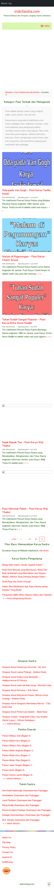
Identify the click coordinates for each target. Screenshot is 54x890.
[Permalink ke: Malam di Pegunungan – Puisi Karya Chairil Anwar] (27, 236)
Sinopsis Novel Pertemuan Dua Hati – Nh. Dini (24, 667)
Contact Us (7, 852)
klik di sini (44, 550)
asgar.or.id (7, 856)
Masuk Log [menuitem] (6, 3)
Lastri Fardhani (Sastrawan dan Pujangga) (21, 800)
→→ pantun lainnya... (12, 778)
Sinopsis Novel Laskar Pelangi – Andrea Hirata (24, 671)
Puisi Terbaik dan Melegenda (26, 92)
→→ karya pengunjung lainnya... (17, 598)
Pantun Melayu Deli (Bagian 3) (16, 735)
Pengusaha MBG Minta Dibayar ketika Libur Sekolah (27, 594)
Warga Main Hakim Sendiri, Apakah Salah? (22, 564)
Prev (14, 539)
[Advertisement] (27, 60)
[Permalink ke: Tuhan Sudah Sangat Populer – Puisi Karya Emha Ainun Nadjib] (27, 299)
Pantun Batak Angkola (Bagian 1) (17, 750)
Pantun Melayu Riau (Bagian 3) (16, 745)
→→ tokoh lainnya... (11, 823)
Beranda (9, 92)
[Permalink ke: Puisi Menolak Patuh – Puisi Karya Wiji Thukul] (27, 488)
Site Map (6, 842)
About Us (6, 837)
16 (36, 539)
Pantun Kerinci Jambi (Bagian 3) (17, 774)
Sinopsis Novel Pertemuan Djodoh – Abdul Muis (24, 711)
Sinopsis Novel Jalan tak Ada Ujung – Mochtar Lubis (26, 685)
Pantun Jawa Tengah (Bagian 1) (17, 765)
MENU (47, 26)
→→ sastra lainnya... (12, 723)
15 (30, 539)
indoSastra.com (27, 11)
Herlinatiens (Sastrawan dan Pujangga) (20, 795)
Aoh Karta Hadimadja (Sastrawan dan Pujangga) (25, 790)
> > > (38, 273)
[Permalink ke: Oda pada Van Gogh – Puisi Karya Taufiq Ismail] (27, 169)
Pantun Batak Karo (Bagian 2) (16, 740)
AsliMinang (7, 861)
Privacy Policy (9, 847)
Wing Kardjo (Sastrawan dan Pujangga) (20, 805)
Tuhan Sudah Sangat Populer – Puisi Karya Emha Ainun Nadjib (23, 321)
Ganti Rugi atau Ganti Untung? (16, 581)
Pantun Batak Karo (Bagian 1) (16, 755)
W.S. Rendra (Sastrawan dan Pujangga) (21, 819)
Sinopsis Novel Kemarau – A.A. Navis (20, 690)
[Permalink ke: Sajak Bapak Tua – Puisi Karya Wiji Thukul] (27, 422)
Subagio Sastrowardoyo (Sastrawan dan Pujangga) (26, 814)
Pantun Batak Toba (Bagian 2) (16, 760)
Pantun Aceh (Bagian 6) (13, 769)
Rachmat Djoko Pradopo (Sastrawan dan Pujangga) (26, 809)
